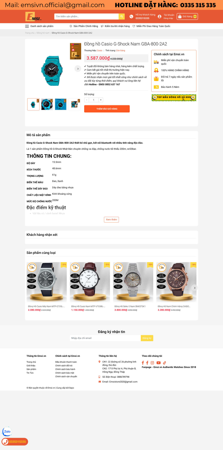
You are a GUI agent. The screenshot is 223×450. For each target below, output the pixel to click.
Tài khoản (169, 14)
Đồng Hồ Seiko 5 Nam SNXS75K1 (130, 306)
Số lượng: (89, 94)
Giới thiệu (31, 365)
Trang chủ (31, 362)
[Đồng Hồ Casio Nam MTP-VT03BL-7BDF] (90, 282)
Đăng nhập (168, 18)
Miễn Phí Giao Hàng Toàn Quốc (153, 26)
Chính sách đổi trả (63, 365)
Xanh (60, 181)
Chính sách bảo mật (64, 373)
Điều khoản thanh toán (66, 362)
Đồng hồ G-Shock (52, 148)
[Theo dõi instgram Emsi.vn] (152, 363)
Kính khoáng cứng (62, 193)
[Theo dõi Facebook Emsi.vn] (143, 363)
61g (54, 174)
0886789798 (123, 377)
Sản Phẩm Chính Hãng (86, 26)
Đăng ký (147, 338)
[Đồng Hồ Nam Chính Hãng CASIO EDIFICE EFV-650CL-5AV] (176, 282)
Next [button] (77, 68)
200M (55, 200)
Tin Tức (30, 373)
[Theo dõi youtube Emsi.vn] (158, 363)
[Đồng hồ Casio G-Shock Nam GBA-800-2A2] (54, 68)
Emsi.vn (51, 388)
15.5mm (56, 162)
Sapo (71, 388)
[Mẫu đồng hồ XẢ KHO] (173, 97)
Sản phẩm (31, 369)
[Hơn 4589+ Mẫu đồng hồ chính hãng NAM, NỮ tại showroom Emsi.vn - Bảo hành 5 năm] (111, 4)
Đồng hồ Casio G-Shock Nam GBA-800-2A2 (50, 142)
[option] (54, 68)
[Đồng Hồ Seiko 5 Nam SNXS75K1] (133, 282)
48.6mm (56, 168)
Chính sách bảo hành (65, 369)
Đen (54, 181)
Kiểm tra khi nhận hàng (117, 26)
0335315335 (142, 18)
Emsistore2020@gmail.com (123, 381)
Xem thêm (111, 219)
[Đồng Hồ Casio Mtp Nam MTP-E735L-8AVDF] (47, 282)
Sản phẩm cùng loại (41, 253)
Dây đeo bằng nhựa (62, 187)
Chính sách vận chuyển (66, 376)
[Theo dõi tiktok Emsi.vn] (164, 363)
